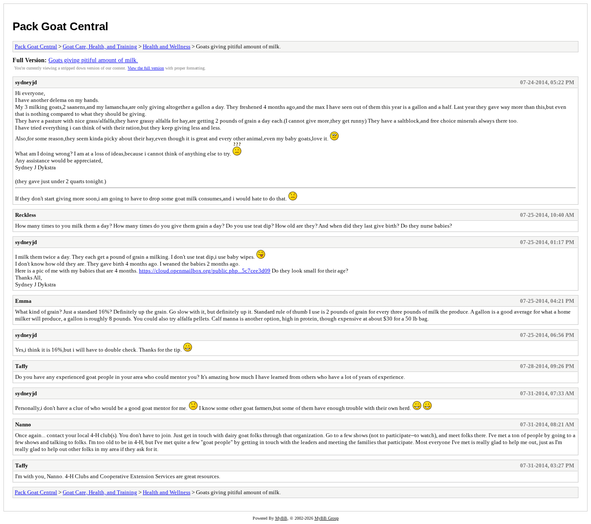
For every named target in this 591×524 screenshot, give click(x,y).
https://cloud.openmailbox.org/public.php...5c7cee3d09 (204, 270)
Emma (23, 301)
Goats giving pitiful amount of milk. (93, 60)
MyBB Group (327, 518)
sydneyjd (26, 82)
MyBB (281, 518)
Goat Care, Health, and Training (100, 46)
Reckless (25, 215)
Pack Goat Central (60, 26)
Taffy (21, 366)
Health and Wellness (166, 46)
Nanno (23, 424)
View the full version (146, 68)
